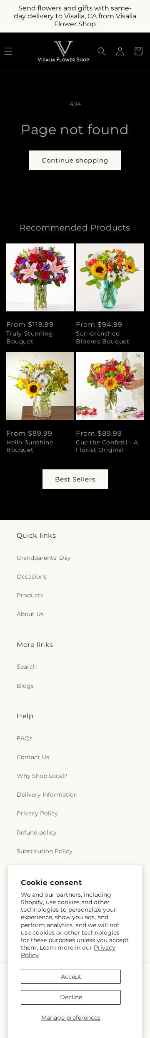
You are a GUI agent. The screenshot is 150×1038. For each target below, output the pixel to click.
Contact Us (33, 757)
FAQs (24, 738)
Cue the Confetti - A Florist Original (107, 446)
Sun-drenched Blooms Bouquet (102, 337)
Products (30, 595)
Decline (71, 997)
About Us (30, 614)
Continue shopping (75, 160)
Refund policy (37, 832)
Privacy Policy (37, 813)
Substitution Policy (44, 851)
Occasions (32, 576)
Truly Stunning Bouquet (29, 337)
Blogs (25, 685)
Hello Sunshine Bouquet (29, 446)
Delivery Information (47, 794)
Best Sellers (75, 479)
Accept (71, 976)
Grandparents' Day (44, 558)
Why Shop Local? (42, 776)
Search (27, 666)
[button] (101, 51)
